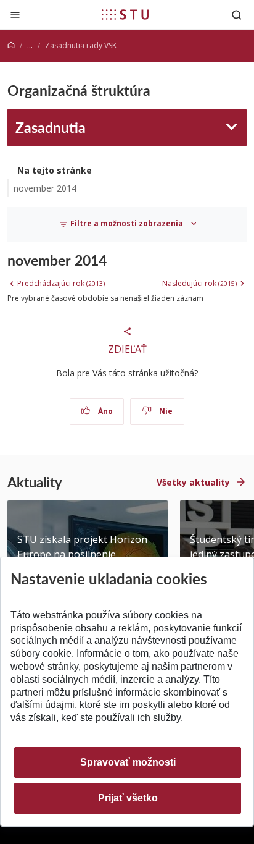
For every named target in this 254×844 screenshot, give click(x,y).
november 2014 (45, 188)
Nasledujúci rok (199, 283)
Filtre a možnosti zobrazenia (126, 223)
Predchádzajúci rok (61, 283)
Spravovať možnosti (128, 762)
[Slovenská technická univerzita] (125, 14)
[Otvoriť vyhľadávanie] (236, 14)
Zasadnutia (50, 127)
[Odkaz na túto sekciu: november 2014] (112, 260)
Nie (165, 411)
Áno (104, 411)
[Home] (11, 45)
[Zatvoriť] (15, 14)
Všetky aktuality (193, 482)
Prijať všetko (128, 798)
